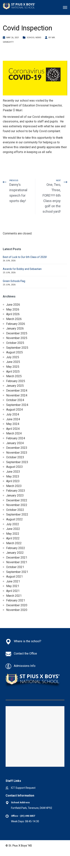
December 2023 (16, 448)
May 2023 (12, 476)
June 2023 (13, 471)
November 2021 (16, 562)
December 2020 (16, 605)
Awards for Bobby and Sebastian (22, 268)
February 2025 (15, 381)
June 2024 (13, 419)
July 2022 (12, 524)
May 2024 (12, 424)
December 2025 (16, 333)
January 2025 (15, 385)
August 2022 (14, 519)
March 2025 (14, 376)
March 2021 (14, 596)
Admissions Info (24, 666)
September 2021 (17, 572)
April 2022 (13, 538)
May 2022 (12, 533)
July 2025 (12, 357)
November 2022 (16, 505)
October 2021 (15, 567)
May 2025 (12, 366)
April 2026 (13, 314)
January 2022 (15, 552)
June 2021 (13, 581)
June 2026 (13, 304)
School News (34, 37)
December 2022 (16, 500)
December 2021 (16, 557)
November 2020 (16, 610)
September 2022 (17, 514)
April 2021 (13, 591)
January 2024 (15, 443)
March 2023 (14, 486)
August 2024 (14, 409)
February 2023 (15, 490)
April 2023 (13, 481)
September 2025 (17, 347)
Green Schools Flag (14, 281)
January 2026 (15, 328)
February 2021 (15, 600)
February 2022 (15, 548)
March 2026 (14, 319)
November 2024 (16, 395)
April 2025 (13, 371)
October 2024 (15, 400)
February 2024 (15, 438)
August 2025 (14, 352)
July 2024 (12, 414)
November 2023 (16, 452)
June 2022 (13, 529)
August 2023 (14, 467)
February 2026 (15, 324)
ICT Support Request (23, 787)
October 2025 (15, 343)
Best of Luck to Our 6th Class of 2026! (25, 257)
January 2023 (15, 495)
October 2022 (15, 510)
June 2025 (13, 362)
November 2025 (16, 338)
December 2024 (16, 390)
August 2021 (14, 576)
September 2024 (17, 405)
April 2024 (13, 429)
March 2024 (14, 433)
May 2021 (12, 586)
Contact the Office (25, 653)
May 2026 (12, 309)
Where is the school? (27, 641)
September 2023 (17, 462)
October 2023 (15, 457)
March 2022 (14, 543)
